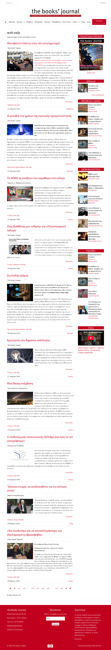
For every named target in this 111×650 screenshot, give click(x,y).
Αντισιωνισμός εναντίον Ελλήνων (95, 197)
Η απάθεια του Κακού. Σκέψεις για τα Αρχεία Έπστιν (95, 118)
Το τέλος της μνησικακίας (93, 87)
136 (32, 588)
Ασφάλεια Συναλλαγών (15, 629)
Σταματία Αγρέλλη (93, 296)
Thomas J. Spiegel (93, 123)
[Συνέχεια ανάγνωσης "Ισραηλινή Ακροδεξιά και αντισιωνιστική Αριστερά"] (83, 236)
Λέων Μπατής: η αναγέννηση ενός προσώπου (95, 155)
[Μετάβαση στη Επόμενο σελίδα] (66, 588)
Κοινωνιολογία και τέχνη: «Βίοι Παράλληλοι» (95, 131)
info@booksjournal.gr (14, 626)
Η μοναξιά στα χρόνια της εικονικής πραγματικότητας (39, 116)
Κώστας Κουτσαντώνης (95, 135)
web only (17, 105)
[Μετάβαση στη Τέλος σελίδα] (70, 588)
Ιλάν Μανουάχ (92, 190)
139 (48, 588)
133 (19, 588)
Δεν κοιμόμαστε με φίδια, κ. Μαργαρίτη (95, 186)
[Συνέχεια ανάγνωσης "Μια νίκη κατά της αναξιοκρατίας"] (83, 223)
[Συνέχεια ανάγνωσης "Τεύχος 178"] (91, 55)
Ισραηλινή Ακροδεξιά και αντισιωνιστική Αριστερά (94, 235)
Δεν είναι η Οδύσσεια (92, 292)
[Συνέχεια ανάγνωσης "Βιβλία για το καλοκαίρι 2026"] (83, 176)
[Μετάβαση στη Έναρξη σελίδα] (10, 588)
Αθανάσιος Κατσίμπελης (95, 225)
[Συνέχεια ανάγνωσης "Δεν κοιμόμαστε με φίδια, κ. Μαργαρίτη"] (83, 188)
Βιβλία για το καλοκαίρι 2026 (93, 175)
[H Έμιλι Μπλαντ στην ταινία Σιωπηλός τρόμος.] (20, 292)
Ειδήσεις (10, 520)
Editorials (69, 109)
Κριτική (10, 167)
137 (38, 588)
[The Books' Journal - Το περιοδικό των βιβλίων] (55, 12)
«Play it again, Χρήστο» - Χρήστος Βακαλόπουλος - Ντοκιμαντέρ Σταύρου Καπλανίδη (91, 350)
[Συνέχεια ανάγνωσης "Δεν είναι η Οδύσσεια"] (83, 293)
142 (61, 588)
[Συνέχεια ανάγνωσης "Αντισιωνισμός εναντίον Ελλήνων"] (83, 199)
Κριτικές (70, 171)
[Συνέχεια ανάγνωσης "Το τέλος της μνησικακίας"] (83, 88)
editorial (10, 105)
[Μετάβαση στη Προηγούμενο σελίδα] (14, 588)
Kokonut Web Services (93, 646)
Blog (71, 524)
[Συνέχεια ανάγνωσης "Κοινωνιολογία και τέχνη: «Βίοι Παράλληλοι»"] (83, 132)
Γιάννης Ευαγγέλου (94, 159)
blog (15, 520)
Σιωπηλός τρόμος (17, 275)
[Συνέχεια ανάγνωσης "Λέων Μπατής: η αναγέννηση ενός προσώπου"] (83, 156)
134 (24, 588)
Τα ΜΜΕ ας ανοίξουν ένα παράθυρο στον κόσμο (36, 178)
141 (56, 588)
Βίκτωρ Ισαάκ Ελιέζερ (94, 241)
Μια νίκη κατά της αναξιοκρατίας (95, 222)
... (28, 588)
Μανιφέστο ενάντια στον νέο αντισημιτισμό (33, 43)
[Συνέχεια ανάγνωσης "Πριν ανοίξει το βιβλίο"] (83, 144)
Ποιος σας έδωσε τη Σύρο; (94, 105)
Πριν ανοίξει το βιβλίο (94, 142)
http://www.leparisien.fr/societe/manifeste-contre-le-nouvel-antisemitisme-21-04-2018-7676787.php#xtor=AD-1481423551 (53, 62)
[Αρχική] (7, 22)
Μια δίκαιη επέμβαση (20, 383)
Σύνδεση (103, 3)
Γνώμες (10, 215)
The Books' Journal (93, 90)
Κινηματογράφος (19, 167)
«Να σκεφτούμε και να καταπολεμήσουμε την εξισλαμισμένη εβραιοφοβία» (34, 532)
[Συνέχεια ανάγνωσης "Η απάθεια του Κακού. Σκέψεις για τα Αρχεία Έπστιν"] (83, 120)
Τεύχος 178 (91, 72)
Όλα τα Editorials (98, 95)
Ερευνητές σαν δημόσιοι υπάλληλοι (28, 340)
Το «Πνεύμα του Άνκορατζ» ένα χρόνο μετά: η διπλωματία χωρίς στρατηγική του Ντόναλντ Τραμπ (95, 308)
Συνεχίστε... (70, 102)
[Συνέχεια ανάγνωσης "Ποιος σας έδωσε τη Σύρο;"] (83, 108)
